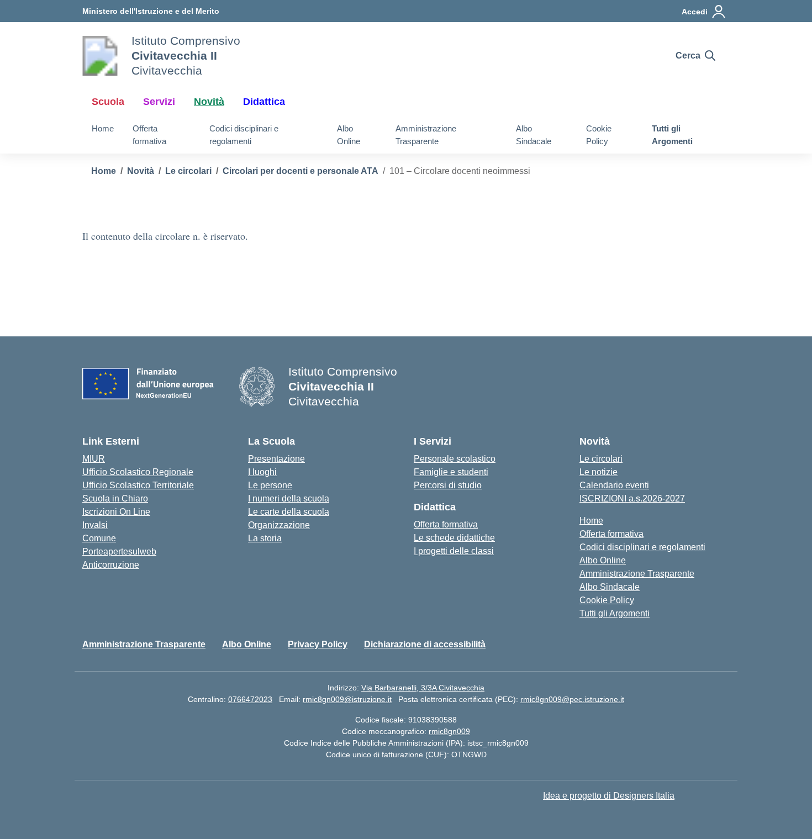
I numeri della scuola (288, 498)
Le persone (270, 485)
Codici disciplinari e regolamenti (243, 135)
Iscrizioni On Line (116, 511)
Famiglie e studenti (451, 472)
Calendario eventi (614, 485)
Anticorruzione (110, 564)
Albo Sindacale (533, 135)
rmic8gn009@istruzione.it (347, 699)
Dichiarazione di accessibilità (425, 644)
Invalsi (95, 525)
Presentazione (276, 458)
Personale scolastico (454, 458)
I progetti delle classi (454, 551)
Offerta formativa (149, 135)
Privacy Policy (317, 644)
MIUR (93, 458)
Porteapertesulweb (119, 551)
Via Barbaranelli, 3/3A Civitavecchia (422, 687)
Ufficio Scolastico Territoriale (138, 485)
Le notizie (598, 472)
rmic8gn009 (449, 731)
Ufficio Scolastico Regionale (137, 472)
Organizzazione (279, 525)
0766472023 (250, 699)
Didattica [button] (264, 101)
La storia (265, 538)
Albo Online (348, 135)
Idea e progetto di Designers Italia (608, 795)
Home (103, 128)
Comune (99, 538)
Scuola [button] (108, 101)
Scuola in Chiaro (115, 498)
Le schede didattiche (454, 537)
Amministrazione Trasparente (426, 135)
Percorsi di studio (448, 485)
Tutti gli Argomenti (672, 135)
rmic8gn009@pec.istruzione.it (572, 699)
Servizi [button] (159, 101)
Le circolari (601, 458)
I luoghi (262, 472)
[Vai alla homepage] (100, 56)
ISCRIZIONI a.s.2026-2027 (632, 498)
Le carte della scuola (288, 511)
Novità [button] (209, 101)
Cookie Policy (598, 135)
